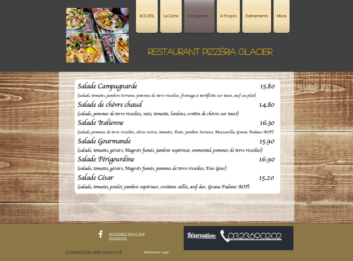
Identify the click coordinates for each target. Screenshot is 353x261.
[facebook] (101, 234)
